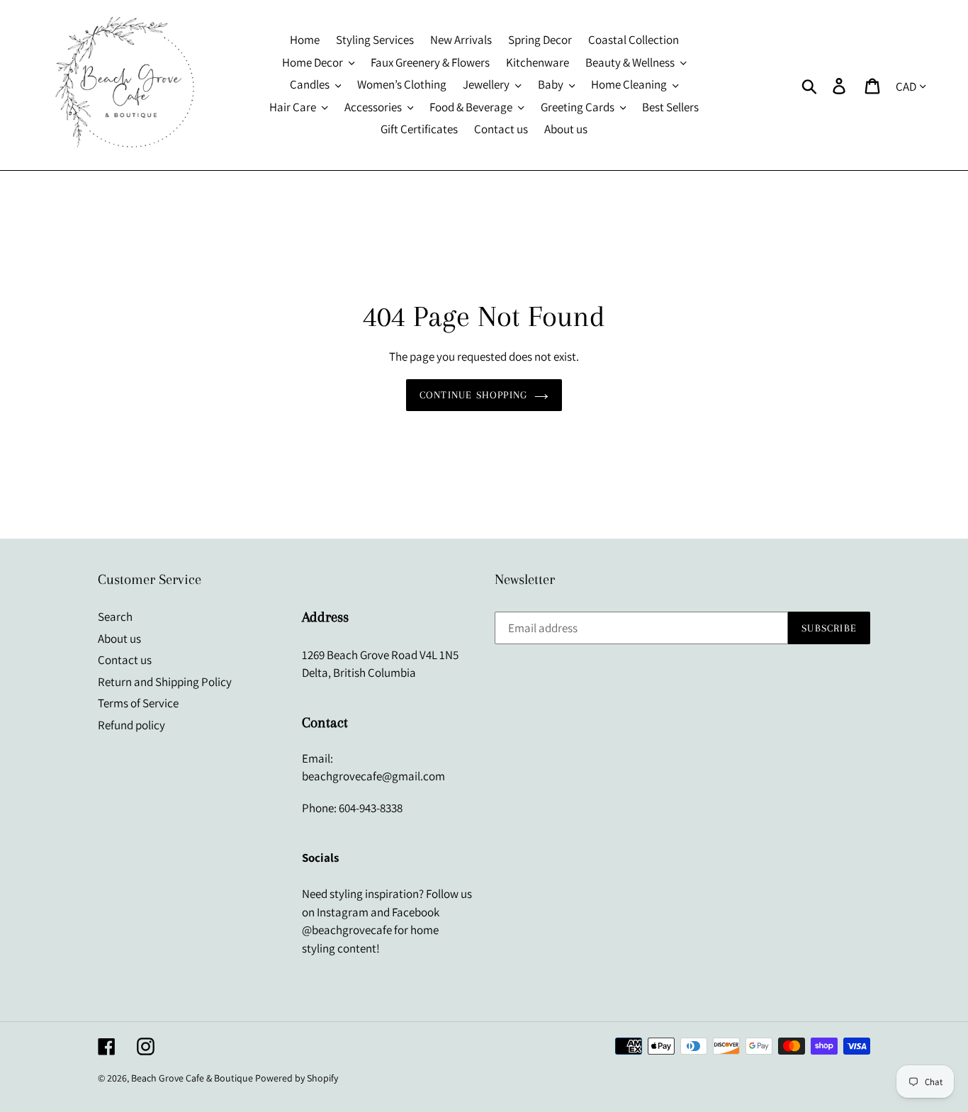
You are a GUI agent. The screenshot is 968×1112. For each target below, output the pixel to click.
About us (119, 638)
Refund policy (131, 725)
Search (115, 616)
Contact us (125, 660)
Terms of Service (138, 703)
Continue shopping (473, 394)
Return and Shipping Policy (165, 682)
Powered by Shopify (296, 1078)
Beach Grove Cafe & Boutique (192, 1078)
